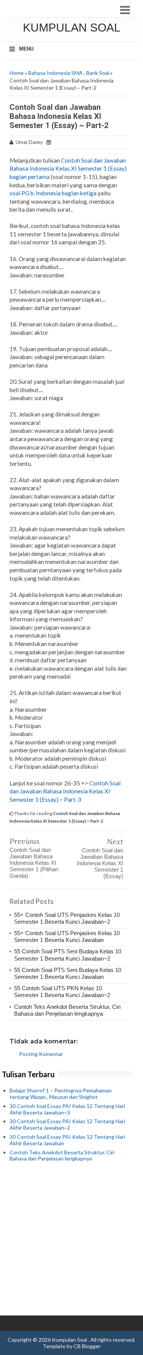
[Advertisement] (71, 1238)
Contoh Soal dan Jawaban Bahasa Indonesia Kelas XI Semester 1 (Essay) (100, 863)
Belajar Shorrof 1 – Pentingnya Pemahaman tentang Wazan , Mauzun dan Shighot (61, 1093)
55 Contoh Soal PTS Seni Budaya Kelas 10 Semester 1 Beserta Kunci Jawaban (67, 973)
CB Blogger (87, 1346)
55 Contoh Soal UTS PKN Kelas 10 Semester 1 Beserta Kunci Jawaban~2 (62, 991)
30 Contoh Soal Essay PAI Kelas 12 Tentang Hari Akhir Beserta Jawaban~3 (67, 1109)
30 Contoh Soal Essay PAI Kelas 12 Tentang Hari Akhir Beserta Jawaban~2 (67, 1124)
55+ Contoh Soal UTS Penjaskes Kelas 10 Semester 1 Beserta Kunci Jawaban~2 (67, 918)
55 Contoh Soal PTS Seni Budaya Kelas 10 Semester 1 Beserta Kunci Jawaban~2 (67, 954)
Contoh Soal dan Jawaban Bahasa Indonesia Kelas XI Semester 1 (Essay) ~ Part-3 (65, 791)
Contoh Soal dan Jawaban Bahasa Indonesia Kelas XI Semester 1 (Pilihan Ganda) (34, 863)
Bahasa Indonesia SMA (55, 73)
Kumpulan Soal (72, 27)
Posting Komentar (41, 1054)
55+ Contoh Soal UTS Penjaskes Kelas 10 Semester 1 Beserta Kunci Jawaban (67, 936)
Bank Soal (97, 73)
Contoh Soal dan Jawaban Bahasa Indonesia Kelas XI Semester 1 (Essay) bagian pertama (68, 168)
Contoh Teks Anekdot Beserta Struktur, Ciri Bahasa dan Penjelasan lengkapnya (67, 1010)
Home (17, 73)
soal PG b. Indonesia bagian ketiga (53, 193)
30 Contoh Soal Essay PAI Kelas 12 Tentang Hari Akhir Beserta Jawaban (67, 1139)
